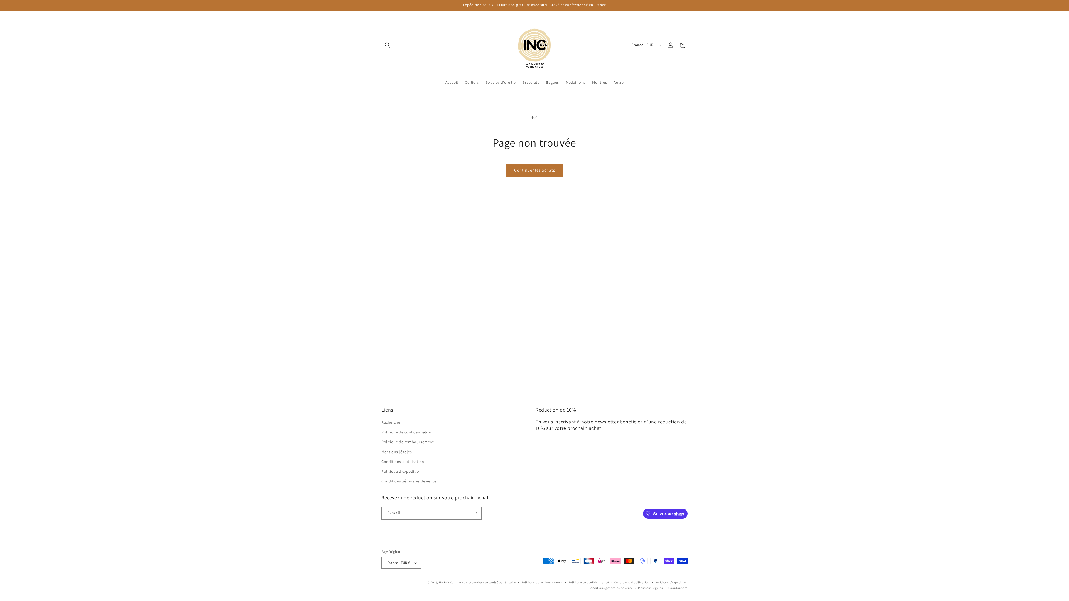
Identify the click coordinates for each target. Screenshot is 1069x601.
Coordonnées (678, 588)
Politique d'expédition (401, 471)
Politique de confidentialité (406, 432)
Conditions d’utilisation (632, 582)
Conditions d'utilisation (402, 461)
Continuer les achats (534, 170)
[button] (387, 45)
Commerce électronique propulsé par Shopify (483, 582)
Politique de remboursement (407, 441)
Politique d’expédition (671, 582)
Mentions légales (396, 451)
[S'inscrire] (475, 513)
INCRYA (444, 582)
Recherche (390, 422)
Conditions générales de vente (408, 481)
